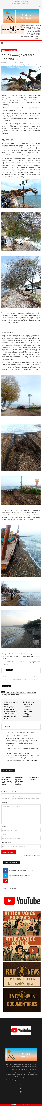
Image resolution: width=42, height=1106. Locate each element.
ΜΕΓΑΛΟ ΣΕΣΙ (11, 692)
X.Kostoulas (7, 727)
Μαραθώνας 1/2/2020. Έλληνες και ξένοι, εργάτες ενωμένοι (19, 781)
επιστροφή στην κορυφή (32, 855)
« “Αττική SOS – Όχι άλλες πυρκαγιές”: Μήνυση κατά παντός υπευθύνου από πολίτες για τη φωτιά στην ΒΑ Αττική (12, 710)
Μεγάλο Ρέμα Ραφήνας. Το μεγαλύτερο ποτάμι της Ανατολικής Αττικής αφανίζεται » (28, 709)
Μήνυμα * (5, 803)
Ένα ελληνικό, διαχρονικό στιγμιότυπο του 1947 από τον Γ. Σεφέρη (6, 781)
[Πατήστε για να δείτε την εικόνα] (21, 78)
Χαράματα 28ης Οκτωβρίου (34, 778)
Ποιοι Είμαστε (16, 3)
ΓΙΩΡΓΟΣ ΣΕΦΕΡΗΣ (14, 695)
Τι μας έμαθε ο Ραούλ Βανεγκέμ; (17, 736)
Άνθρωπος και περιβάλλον (9, 50)
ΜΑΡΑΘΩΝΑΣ (21, 692)
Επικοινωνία (25, 3)
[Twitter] (20, 1088)
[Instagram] (5, 880)
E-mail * (4, 834)
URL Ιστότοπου (6, 843)
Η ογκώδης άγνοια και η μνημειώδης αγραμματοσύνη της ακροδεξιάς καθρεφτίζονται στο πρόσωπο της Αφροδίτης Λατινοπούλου (23, 755)
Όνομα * (4, 826)
